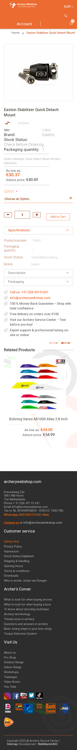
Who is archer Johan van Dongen (25, 580)
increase (37, 214)
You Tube (10, 686)
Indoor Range (12, 667)
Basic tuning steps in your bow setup (28, 628)
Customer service (19, 531)
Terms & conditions (16, 571)
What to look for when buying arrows (28, 599)
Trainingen (10, 677)
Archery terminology (17, 614)
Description (16, 273)
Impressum (11, 551)
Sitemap (12, 744)
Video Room (12, 682)
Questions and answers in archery (26, 624)
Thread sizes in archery (19, 619)
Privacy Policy (13, 546)
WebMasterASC (48, 744)
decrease (8, 214)
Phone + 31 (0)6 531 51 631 (22, 503)
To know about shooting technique (26, 609)
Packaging (16, 282)
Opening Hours (13, 566)
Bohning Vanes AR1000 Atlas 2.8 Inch (38, 419)
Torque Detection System (20, 633)
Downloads (11, 575)
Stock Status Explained (19, 556)
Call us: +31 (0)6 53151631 (29, 292)
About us (10, 652)
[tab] (38, 230)
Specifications (19, 230)
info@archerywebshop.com (30, 298)
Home (16, 33)
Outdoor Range (13, 662)
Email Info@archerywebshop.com (26, 507)
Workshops (11, 672)
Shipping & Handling (16, 561)
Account (24, 23)
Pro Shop (10, 657)
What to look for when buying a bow (27, 604)
